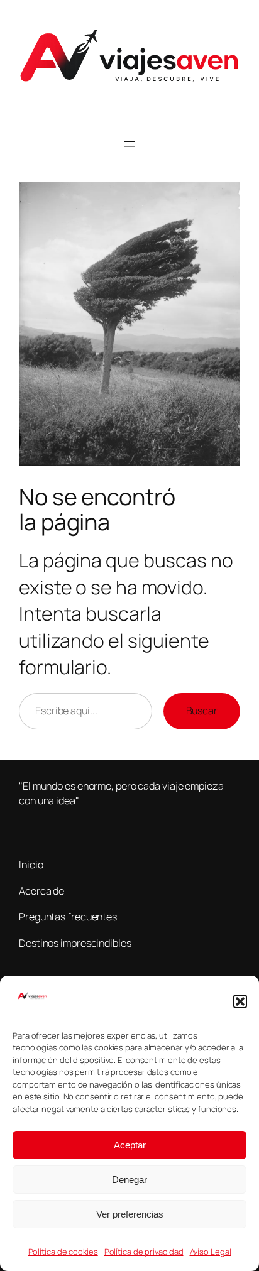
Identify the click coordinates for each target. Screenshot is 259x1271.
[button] (240, 1001)
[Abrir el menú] (129, 143)
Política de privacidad (144, 1251)
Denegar (129, 1179)
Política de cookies (63, 1251)
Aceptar (130, 1145)
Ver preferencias (129, 1214)
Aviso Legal (210, 1251)
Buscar (202, 710)
